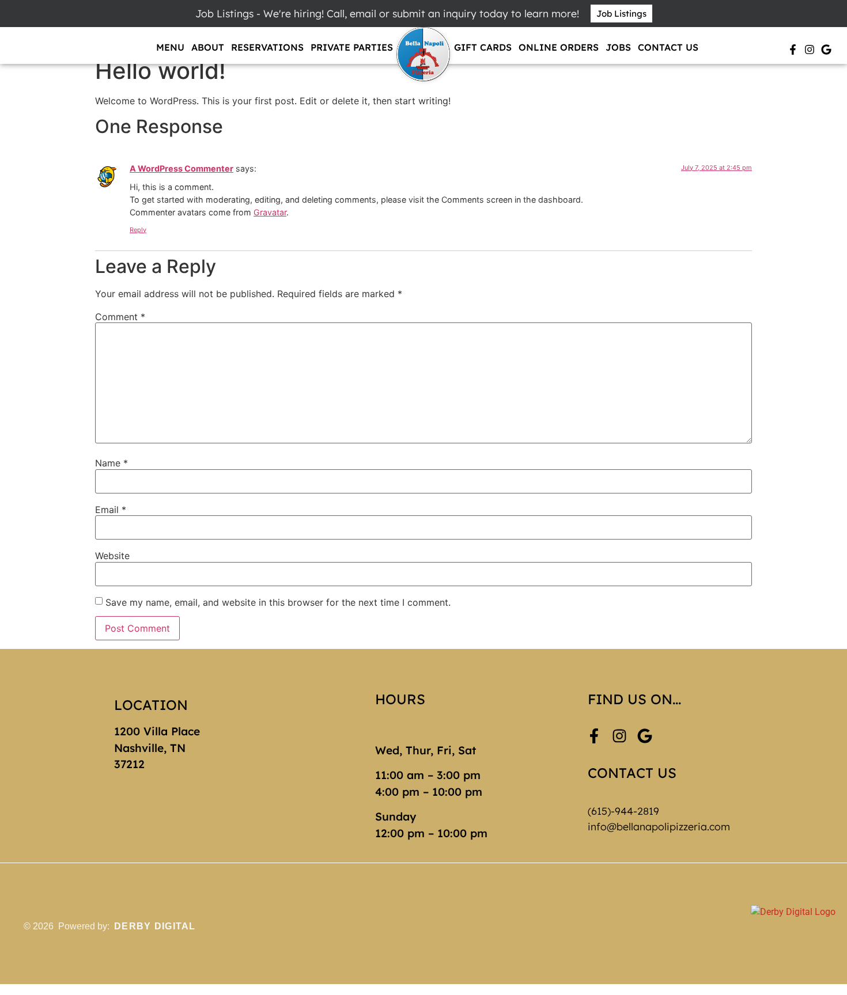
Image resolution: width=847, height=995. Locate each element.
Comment (120, 316)
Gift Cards (483, 47)
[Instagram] (809, 49)
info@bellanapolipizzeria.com (659, 826)
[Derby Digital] (793, 926)
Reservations (267, 47)
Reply (138, 230)
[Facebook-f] (793, 49)
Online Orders (559, 47)
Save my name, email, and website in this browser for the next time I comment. (278, 602)
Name (111, 463)
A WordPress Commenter (181, 168)
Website (112, 555)
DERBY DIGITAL (155, 926)
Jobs (618, 47)
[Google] (826, 49)
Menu (170, 47)
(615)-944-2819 (623, 810)
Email (110, 509)
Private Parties (352, 47)
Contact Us (668, 47)
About (207, 47)
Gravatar (270, 212)
